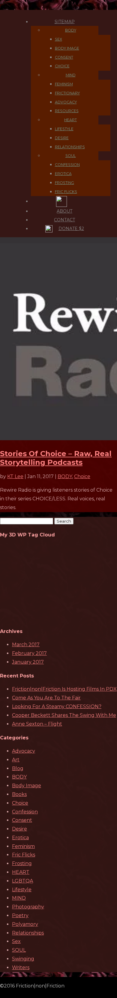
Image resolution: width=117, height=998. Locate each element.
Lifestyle (22, 889)
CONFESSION (67, 164)
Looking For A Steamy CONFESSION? (56, 706)
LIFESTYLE (64, 129)
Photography (28, 907)
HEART (70, 120)
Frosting (22, 863)
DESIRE (62, 138)
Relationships (28, 933)
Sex (16, 941)
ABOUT (64, 211)
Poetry (20, 915)
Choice (82, 476)
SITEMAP (65, 21)
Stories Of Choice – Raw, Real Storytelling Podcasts (56, 458)
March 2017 (26, 644)
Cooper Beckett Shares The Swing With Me (64, 715)
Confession (25, 812)
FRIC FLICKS (66, 191)
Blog (17, 768)
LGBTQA (22, 881)
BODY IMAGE (67, 48)
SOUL (70, 155)
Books (19, 794)
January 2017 (28, 662)
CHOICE (62, 66)
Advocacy (23, 751)
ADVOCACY (66, 102)
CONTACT (64, 220)
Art (16, 760)
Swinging (23, 959)
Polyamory (25, 924)
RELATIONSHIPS (70, 147)
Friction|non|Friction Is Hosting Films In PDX (64, 689)
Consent (22, 820)
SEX (58, 39)
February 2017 (29, 653)
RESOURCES (67, 111)
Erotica (20, 837)
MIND (71, 75)
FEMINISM (64, 84)
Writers (20, 967)
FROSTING (64, 182)
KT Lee (15, 476)
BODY (70, 30)
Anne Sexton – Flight (37, 724)
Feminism (23, 846)
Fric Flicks (23, 855)
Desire (19, 829)
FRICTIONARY (67, 93)
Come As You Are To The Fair (46, 698)
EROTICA (63, 173)
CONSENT (64, 57)
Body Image (26, 785)
